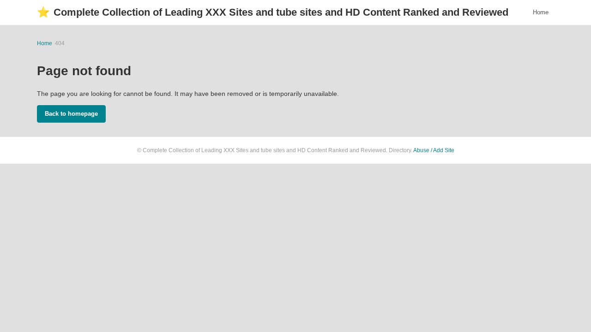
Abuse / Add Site (433, 150)
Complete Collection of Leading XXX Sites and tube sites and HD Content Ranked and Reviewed (272, 12)
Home (541, 12)
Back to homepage (71, 113)
